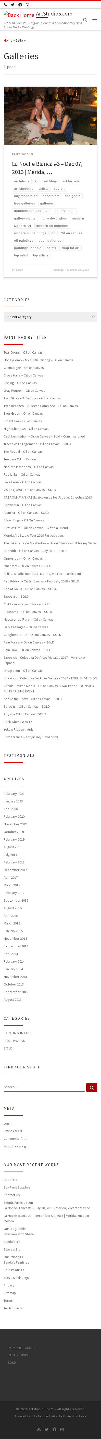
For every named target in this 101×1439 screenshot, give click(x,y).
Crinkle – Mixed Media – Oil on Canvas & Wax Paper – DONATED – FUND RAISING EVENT (50, 688)
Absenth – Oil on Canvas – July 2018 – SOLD (35, 550)
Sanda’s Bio (12, 1241)
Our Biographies (15, 1228)
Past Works (14, 1040)
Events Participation (18, 1202)
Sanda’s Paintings (16, 1262)
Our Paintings (13, 1257)
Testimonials (13, 1308)
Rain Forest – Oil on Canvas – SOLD (29, 642)
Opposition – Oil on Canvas (23, 558)
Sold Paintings (14, 1270)
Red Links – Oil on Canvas (22, 474)
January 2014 (13, 969)
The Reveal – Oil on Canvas (23, 451)
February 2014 (14, 961)
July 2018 (10, 854)
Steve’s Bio (12, 1249)
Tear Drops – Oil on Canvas (23, 352)
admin (19, 270)
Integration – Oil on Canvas (23, 670)
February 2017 (14, 893)
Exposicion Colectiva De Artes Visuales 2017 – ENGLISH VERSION (50, 678)
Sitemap (10, 1293)
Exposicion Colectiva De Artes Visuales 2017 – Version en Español (45, 660)
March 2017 (12, 885)
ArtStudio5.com (41, 1409)
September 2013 (16, 992)
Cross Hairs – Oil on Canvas (23, 375)
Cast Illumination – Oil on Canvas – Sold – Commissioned (44, 436)
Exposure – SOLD (16, 596)
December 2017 (15, 870)
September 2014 (16, 946)
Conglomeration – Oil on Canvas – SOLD (32, 634)
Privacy (9, 1285)
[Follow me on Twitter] (12, 5)
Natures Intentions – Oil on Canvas (29, 467)
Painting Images (18, 1033)
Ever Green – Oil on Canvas (23, 413)
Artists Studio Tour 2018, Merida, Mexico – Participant (42, 573)
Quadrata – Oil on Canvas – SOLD (27, 566)
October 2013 (14, 984)
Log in (8, 1123)
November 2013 (15, 976)
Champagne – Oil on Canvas (24, 367)
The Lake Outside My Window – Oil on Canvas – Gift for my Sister (50, 543)
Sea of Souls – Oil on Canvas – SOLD (30, 589)
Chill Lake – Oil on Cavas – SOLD (27, 604)
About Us (10, 1179)
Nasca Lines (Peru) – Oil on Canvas (28, 619)
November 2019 (15, 824)
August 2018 (13, 847)
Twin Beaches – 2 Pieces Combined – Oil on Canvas (41, 406)
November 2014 (15, 938)
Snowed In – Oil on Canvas (23, 505)
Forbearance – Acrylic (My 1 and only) (31, 737)
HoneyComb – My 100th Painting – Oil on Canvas (38, 360)
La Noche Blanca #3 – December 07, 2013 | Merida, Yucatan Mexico (46, 1218)
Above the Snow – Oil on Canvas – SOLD (33, 699)
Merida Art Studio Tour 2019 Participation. (34, 535)
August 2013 (13, 999)
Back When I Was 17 (18, 722)
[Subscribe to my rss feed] (5, 5)
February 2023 (14, 793)
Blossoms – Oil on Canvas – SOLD (28, 612)
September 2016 (16, 900)
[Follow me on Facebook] (20, 5)
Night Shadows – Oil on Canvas (26, 428)
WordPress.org (15, 1146)
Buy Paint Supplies (17, 1187)
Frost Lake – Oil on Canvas (23, 421)
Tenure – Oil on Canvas (20, 459)
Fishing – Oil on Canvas (20, 383)
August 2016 (13, 908)
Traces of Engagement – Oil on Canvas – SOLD (37, 444)
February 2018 (14, 862)
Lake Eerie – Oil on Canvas (23, 482)
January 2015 (13, 931)
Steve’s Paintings (16, 1277)
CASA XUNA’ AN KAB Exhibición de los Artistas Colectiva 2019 (48, 497)
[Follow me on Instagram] (27, 5)
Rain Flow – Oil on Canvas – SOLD (27, 650)
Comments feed (15, 1138)
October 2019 (14, 831)
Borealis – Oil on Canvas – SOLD (27, 706)
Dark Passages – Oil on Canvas (26, 627)
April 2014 (11, 954)
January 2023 (13, 801)
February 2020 (14, 816)
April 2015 (11, 915)
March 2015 (12, 923)
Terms (8, 1300)
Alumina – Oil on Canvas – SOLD (26, 512)
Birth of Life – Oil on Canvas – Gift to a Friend (36, 528)
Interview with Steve (19, 1234)
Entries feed (13, 1131)
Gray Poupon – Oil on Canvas (24, 390)
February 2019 (14, 839)
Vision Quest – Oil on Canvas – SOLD (30, 489)
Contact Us (12, 1195)
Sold (8, 1048)
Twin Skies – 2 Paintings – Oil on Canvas (32, 398)
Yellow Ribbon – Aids (19, 729)
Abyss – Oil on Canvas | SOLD (25, 714)
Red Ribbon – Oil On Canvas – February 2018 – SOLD (41, 581)
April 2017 (11, 877)
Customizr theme (74, 1416)
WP (33, 1416)
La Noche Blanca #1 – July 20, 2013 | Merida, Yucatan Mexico (47, 1208)
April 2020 (11, 809)
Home (8, 40)
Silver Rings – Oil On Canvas (24, 520)
